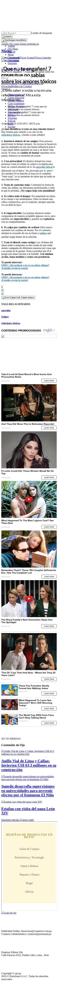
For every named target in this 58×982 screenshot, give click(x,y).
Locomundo (14, 57)
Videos (11, 46)
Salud (11, 123)
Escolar (11, 126)
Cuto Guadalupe (16, 103)
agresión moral (44, 167)
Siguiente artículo (10, 820)
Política (11, 115)
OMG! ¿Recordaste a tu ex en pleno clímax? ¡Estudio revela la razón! (25, 267)
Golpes (5, 316)
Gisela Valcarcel (16, 97)
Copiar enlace (27, 297)
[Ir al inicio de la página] (8, 733)
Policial (11, 51)
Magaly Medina (16, 100)
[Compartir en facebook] (29, 286)
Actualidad (13, 60)
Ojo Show (13, 48)
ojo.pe (4, 83)
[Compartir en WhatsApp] (29, 293)
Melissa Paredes (16, 106)
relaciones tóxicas (10, 134)
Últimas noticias (16, 94)
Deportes (12, 63)
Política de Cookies (22, 86)
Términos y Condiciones (20, 83)
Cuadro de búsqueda (41, 33)
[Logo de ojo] (8, 68)
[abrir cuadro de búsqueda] (7, 36)
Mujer (11, 54)
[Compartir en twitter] (29, 290)
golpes (43, 233)
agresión (5, 310)
